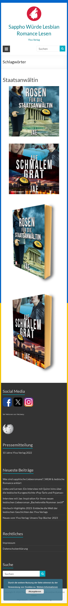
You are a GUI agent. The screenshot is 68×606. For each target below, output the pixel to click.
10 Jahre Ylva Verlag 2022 (17, 452)
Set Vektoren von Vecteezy (13, 414)
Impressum (9, 542)
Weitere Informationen (47, 587)
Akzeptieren (34, 591)
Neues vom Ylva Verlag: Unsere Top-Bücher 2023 (30, 517)
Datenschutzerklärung (15, 548)
